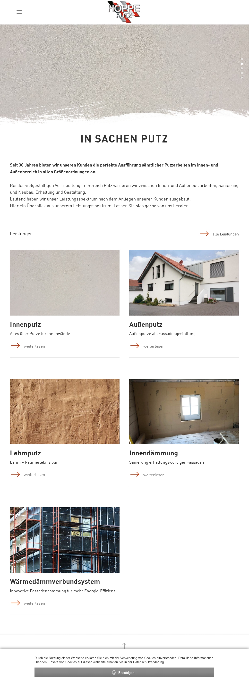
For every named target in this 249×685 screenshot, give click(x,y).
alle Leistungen (226, 234)
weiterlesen (34, 346)
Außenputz (145, 325)
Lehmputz (25, 453)
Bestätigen (126, 673)
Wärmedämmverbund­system (55, 582)
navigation (19, 12)
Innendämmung (153, 453)
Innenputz (25, 325)
